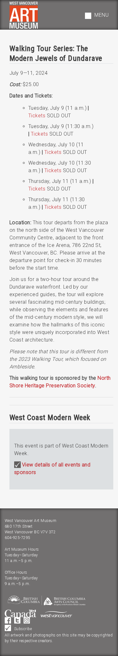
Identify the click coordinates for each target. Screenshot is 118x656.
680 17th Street (18, 526)
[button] (97, 16)
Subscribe (23, 629)
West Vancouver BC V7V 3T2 (30, 532)
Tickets (36, 116)
